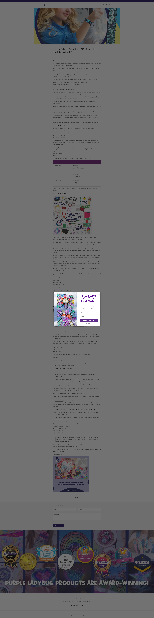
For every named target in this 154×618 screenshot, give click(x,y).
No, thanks (88, 323)
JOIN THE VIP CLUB (88, 320)
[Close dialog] (99, 294)
